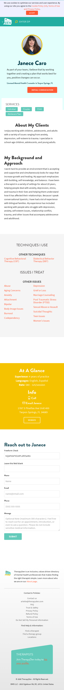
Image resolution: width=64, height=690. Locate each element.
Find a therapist (32, 631)
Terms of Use (32, 617)
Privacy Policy (32, 610)
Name (6, 475)
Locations (32, 637)
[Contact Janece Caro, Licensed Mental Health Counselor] (32, 45)
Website (32, 420)
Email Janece (33, 403)
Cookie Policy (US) (39, 6)
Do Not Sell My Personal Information (32, 620)
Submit (13, 536)
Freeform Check (11, 450)
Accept (32, 13)
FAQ (32, 604)
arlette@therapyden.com (32, 601)
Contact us (32, 598)
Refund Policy (32, 613)
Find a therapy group (32, 634)
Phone (6, 501)
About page (32, 581)
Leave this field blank (13, 463)
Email (6, 488)
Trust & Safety (32, 607)
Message (7, 513)
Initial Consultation (42, 90)
